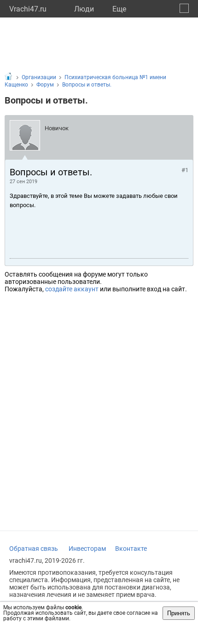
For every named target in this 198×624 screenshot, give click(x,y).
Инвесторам (87, 548)
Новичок (57, 128)
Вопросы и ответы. (86, 84)
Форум (45, 84)
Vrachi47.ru (28, 9)
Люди (84, 9)
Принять (178, 613)
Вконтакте (131, 548)
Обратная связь (33, 548)
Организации (39, 77)
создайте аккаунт (72, 289)
